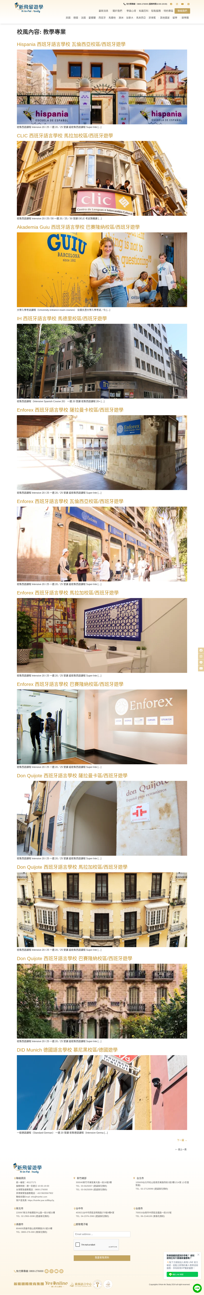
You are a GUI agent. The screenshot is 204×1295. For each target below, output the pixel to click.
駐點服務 (156, 11)
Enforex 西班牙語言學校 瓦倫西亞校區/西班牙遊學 (70, 501)
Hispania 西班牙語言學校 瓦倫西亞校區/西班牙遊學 (71, 44)
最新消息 (103, 11)
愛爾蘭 (92, 17)
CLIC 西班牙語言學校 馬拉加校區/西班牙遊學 (65, 135)
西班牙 (102, 17)
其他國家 (165, 17)
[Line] (61, 1271)
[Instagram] (51, 1271)
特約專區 (168, 11)
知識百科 (143, 11)
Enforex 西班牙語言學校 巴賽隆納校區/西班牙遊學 (70, 684)
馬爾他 (112, 17)
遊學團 (185, 17)
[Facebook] (47, 1271)
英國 (68, 17)
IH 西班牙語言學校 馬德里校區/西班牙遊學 (62, 318)
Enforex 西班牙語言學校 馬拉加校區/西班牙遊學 (68, 593)
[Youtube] (56, 1271)
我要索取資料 (102, 1257)
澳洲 (121, 17)
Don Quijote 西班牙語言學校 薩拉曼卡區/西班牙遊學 (72, 775)
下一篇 (182, 1140)
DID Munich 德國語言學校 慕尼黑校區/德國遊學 (67, 1050)
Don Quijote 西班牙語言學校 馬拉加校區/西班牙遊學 (72, 867)
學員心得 (131, 11)
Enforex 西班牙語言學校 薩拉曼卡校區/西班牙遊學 (70, 410)
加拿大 (129, 17)
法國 (83, 17)
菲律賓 (152, 17)
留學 (174, 17)
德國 (75, 17)
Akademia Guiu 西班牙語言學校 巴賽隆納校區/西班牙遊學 (78, 227)
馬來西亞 (141, 17)
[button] (181, 1149)
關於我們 (117, 11)
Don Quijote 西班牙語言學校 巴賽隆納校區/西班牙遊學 (74, 958)
